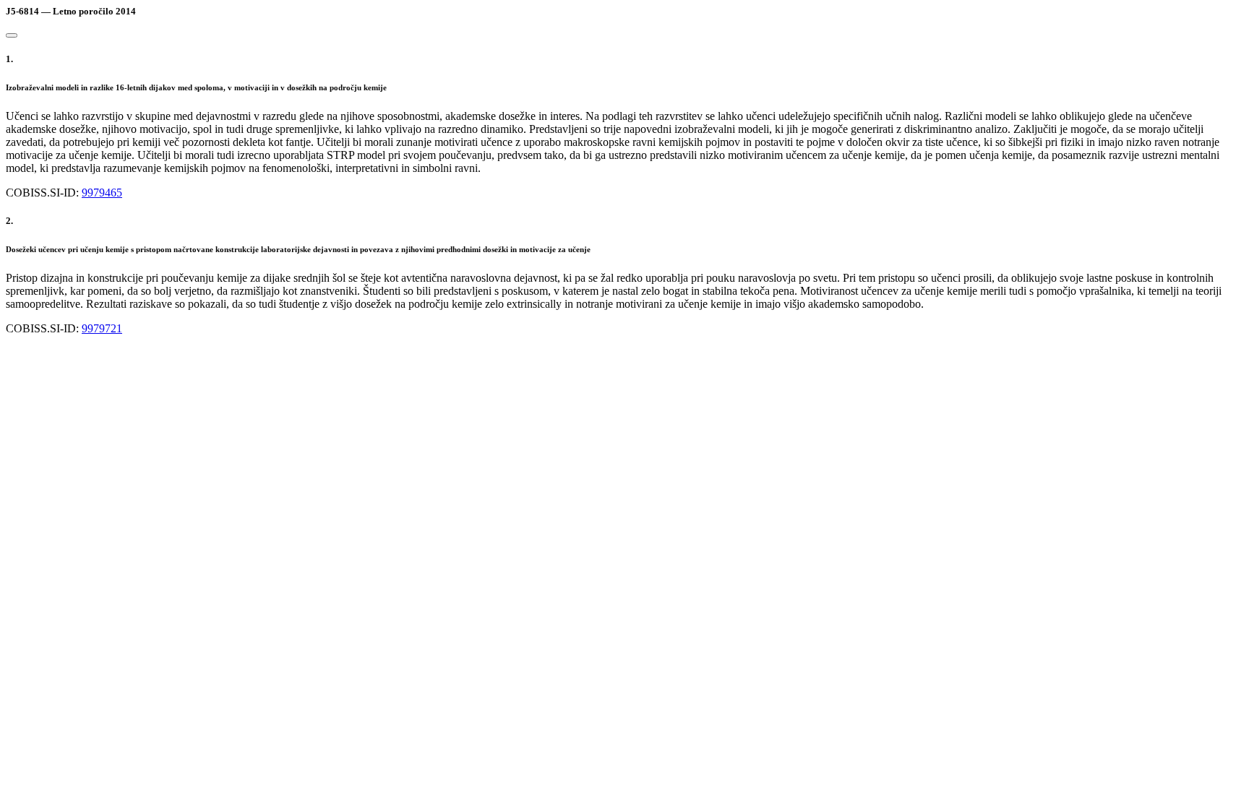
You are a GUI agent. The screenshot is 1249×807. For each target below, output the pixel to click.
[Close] (11, 35)
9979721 (102, 328)
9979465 (102, 192)
